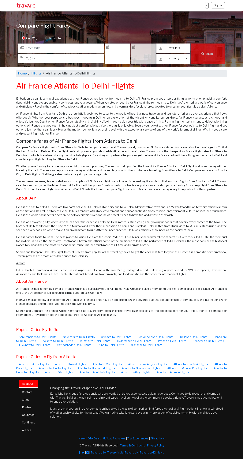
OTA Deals (94, 438)
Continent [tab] (28, 422)
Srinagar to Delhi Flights (208, 341)
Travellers (173, 47)
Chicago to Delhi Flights (116, 337)
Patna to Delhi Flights (172, 341)
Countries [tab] (28, 414)
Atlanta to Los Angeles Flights (147, 364)
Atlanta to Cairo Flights (107, 364)
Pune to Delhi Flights (111, 345)
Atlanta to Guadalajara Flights (141, 368)
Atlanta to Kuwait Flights (70, 364)
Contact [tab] (27, 392)
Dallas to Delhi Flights (193, 337)
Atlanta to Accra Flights (34, 364)
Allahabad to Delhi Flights (146, 345)
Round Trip (55, 38)
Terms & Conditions (132, 445)
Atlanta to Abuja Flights (136, 372)
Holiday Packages (114, 438)
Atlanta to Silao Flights (59, 372)
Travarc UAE (147, 452)
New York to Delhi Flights (79, 337)
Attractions (157, 438)
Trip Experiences (137, 438)
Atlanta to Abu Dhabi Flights (97, 372)
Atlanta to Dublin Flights (55, 368)
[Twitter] (83, 452)
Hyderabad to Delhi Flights (134, 341)
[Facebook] (79, 452)
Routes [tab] (26, 407)
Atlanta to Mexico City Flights (187, 368)
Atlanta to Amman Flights (173, 372)
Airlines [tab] (26, 430)
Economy (174, 58)
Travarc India (115, 452)
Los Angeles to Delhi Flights (156, 337)
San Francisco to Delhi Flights (38, 337)
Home (22, 73)
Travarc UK (131, 452)
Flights (36, 73)
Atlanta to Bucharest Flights (96, 368)
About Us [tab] (28, 383)
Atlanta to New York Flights (190, 364)
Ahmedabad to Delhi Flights (74, 345)
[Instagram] (87, 452)
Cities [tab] (25, 399)
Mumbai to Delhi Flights (95, 341)
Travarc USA (98, 452)
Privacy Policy (155, 445)
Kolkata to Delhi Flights (58, 341)
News (82, 438)
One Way (32, 38)
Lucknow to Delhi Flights (34, 345)
